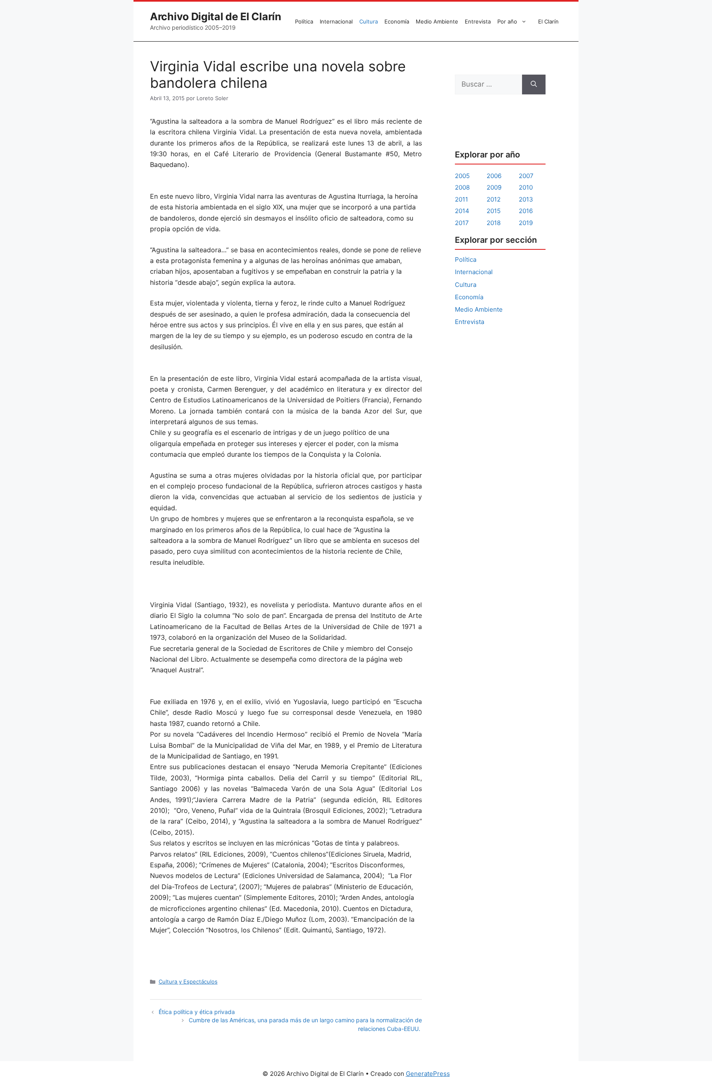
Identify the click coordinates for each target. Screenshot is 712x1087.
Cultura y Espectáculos (188, 981)
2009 (494, 187)
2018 (494, 223)
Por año (507, 21)
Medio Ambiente (437, 21)
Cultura (368, 21)
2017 (462, 223)
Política (304, 21)
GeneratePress (428, 1074)
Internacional (336, 21)
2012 (494, 199)
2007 (526, 176)
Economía (396, 21)
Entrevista (478, 21)
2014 (462, 211)
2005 (462, 176)
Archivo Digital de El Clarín (215, 16)
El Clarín (548, 21)
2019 (526, 223)
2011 (461, 199)
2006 (494, 176)
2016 (526, 211)
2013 (526, 199)
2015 (494, 211)
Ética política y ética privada (197, 1011)
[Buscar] (534, 84)
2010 (526, 187)
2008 (462, 187)
